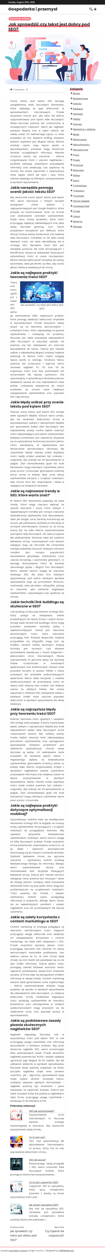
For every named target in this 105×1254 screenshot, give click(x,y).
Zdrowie (77, 226)
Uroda (76, 211)
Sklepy (76, 175)
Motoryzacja (80, 139)
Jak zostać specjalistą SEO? (44, 1204)
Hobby (76, 119)
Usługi (76, 216)
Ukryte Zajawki (81, 201)
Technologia (80, 185)
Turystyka (78, 195)
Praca (76, 154)
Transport (78, 190)
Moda (76, 134)
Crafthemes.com (66, 1250)
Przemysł (78, 165)
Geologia (78, 113)
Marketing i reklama (20, 18)
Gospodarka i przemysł (32, 9)
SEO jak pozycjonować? (41, 1110)
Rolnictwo (78, 170)
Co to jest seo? (37, 1137)
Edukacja (78, 108)
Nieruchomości (81, 144)
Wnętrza (77, 221)
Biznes (76, 93)
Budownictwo (80, 98)
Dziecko (77, 103)
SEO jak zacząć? (37, 1159)
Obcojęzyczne (80, 149)
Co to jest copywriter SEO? (43, 1182)
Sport (76, 180)
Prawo (76, 160)
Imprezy (77, 124)
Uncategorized (81, 206)
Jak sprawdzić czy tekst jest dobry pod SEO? (23, 1235)
